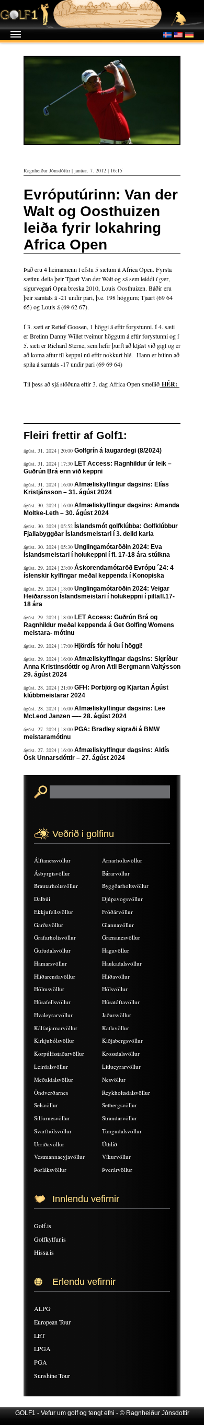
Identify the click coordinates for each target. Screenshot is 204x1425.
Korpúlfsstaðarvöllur (59, 1053)
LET (39, 1335)
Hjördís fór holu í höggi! (108, 645)
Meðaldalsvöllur (53, 1079)
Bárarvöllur (116, 873)
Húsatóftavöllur (121, 1002)
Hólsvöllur (115, 989)
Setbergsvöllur (119, 1105)
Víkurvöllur (116, 1156)
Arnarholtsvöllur (122, 860)
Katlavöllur (115, 1028)
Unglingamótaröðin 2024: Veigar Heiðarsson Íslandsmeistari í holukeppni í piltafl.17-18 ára (99, 596)
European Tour (52, 1322)
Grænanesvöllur (121, 937)
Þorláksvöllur (50, 1169)
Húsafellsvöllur (52, 1002)
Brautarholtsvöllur (56, 886)
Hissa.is (44, 1252)
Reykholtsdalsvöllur (126, 1092)
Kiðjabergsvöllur (122, 1040)
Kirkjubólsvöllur (54, 1040)
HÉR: (169, 384)
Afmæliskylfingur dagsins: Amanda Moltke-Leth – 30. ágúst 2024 (101, 509)
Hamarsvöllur (50, 963)
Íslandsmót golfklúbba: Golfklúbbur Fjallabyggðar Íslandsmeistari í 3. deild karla (101, 530)
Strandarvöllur (119, 1118)
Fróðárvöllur (117, 912)
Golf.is (42, 1225)
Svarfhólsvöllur (53, 1131)
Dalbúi (42, 899)
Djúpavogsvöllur (122, 899)
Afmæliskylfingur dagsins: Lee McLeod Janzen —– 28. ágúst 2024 (94, 712)
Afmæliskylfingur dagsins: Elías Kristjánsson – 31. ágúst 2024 (96, 488)
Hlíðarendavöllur (54, 976)
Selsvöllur (46, 1105)
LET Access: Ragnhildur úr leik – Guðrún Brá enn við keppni (98, 467)
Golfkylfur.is (50, 1239)
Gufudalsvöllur (52, 950)
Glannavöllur (118, 925)
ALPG (42, 1308)
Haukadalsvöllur (122, 963)
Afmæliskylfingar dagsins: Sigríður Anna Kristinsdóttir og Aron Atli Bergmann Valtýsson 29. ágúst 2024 (102, 666)
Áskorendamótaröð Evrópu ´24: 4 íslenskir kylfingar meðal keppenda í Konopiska (99, 571)
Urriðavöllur (49, 1144)
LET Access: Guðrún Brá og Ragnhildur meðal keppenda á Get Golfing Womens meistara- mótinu (99, 625)
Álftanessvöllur (52, 860)
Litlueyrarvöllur (121, 1066)
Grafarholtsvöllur (55, 937)
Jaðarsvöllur (116, 1015)
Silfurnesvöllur (52, 1118)
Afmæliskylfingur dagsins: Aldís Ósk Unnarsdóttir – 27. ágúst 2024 (96, 753)
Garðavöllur (48, 925)
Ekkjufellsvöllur (53, 912)
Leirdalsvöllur (51, 1066)
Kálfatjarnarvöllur (55, 1028)
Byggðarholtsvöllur (125, 886)
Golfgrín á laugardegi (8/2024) (118, 450)
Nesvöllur (114, 1079)
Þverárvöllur (117, 1169)
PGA (40, 1362)
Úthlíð (109, 1144)
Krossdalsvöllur (121, 1053)
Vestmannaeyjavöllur (59, 1156)
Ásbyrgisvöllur (52, 873)
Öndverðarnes (51, 1092)
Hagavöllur (115, 950)
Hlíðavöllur (116, 976)
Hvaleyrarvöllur (53, 1015)
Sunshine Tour (52, 1375)
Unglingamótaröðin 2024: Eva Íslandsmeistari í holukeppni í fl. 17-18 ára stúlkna (97, 550)
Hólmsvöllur (49, 989)
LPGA (42, 1348)
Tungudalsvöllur (122, 1131)
